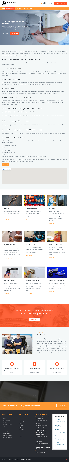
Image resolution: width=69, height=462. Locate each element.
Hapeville (21, 427)
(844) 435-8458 (47, 4)
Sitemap (29, 459)
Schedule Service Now (61, 3)
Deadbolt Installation (6, 433)
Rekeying (4, 418)
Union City (21, 425)
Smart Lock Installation (7, 428)
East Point (21, 431)
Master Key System (6, 431)
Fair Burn (21, 423)
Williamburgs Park (22, 421)
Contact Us (31, 8)
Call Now (5, 33)
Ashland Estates (22, 418)
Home (3, 8)
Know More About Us (41, 355)
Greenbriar (21, 436)
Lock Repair (5, 422)
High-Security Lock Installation (8, 424)
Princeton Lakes (22, 433)
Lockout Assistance (6, 420)
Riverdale (21, 416)
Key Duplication (5, 426)
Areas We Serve (9, 8)
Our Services (18, 8)
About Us (26, 8)
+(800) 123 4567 (34, 319)
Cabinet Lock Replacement (7, 437)
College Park (21, 429)
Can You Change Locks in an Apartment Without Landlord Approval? (41, 422)
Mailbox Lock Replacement (7, 435)
